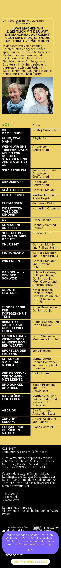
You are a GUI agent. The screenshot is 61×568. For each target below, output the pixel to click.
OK (30, 550)
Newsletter (12, 500)
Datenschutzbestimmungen (36, 544)
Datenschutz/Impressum (18, 507)
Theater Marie (40, 467)
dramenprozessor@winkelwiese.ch (25, 451)
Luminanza (9, 476)
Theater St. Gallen (31, 461)
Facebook (11, 496)
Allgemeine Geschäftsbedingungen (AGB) (30, 510)
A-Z (4, 124)
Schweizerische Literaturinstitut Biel (28, 484)
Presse (6, 514)
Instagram (11, 493)
